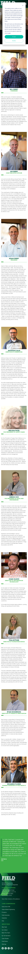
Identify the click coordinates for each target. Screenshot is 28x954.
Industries (4, 918)
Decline (14, 40)
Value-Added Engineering (8, 909)
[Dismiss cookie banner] (22, 6)
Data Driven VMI (6, 906)
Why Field (4, 927)
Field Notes (5, 941)
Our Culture (4, 930)
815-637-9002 (9, 893)
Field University (6, 915)
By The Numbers (6, 935)
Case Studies (5, 938)
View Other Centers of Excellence (11, 899)
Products (4, 912)
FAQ (3, 921)
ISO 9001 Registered (7, 883)
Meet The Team (6, 932)
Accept (14, 36)
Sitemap (4, 944)
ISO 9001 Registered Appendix (10, 884)
